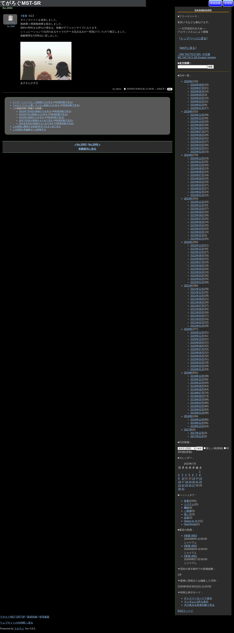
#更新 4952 (190, 546)
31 (183, 489)
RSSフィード (185, 611)
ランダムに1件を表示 (196, 601)
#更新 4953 (190, 535)
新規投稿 (215, 3)
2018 (188, 416)
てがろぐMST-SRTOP (12, 616)
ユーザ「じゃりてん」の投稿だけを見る (33, 102)
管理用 (228, 3)
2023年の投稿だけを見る (31, 117)
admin (118, 89)
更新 (186, 501)
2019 (188, 372)
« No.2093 (80, 144)
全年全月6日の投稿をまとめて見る (36, 123)
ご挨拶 (188, 511)
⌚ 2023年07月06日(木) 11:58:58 (139, 89)
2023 (188, 198)
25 (186, 485)
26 (190, 485)
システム (189, 504)
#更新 (24, 16)
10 (183, 478)
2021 (188, 285)
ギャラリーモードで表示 (198, 598)
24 (183, 485)
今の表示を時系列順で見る (199, 605)
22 (200, 482)
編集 (169, 89)
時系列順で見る (64, 102)
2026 (188, 81)
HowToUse (190, 524)
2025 (188, 111)
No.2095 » (94, 144)
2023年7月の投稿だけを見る (33, 114)
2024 (188, 155)
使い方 (188, 514)
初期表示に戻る (87, 148)
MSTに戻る (188, 48)
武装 (186, 517)
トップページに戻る (193, 38)
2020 (188, 329)
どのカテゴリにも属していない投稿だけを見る (36, 105)
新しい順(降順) (214, 448)
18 (186, 482)
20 (193, 482)
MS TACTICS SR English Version (197, 57)
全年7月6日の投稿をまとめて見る (36, 120)
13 (193, 478)
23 (179, 485)
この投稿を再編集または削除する (29, 129)
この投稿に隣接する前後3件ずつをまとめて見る (37, 126)
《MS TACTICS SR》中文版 (194, 54)
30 (179, 489)
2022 (188, 242)
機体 (186, 507)
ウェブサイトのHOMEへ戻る (16, 622)
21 (197, 482)
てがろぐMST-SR (21, 3)
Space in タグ (192, 521)
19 (190, 482)
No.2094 (11, 26)
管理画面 (44, 616)
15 (200, 478)
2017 (188, 429)
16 (179, 482)
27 (193, 485)
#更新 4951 (190, 556)
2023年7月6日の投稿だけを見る (35, 111)
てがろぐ (19, 628)
